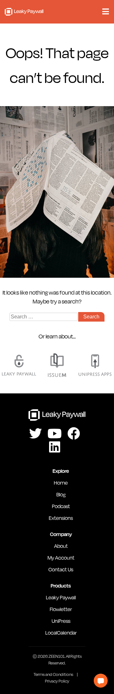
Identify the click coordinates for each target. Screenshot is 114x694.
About (61, 545)
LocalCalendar (61, 632)
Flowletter (61, 609)
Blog (61, 494)
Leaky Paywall (24, 12)
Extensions (61, 517)
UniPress (61, 620)
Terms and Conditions (53, 674)
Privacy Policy (57, 681)
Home (61, 482)
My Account (61, 557)
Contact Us (60, 569)
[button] (101, 681)
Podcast (61, 506)
